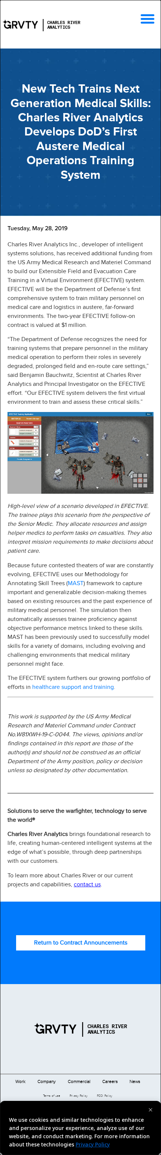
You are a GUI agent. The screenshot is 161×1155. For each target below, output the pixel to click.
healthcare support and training (73, 687)
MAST (75, 583)
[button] (147, 18)
